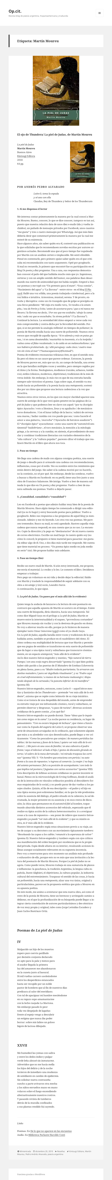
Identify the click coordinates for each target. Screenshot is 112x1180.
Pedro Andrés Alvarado (36, 1154)
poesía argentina (55, 1154)
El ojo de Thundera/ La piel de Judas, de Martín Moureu (54, 134)
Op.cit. (15, 11)
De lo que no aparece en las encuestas (51, 1131)
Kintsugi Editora (26, 156)
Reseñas (61, 1151)
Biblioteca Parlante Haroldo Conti (46, 1134)
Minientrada (25, 1151)
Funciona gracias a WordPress (31, 1174)
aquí (55, 631)
